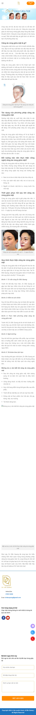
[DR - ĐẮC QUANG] (18, 3)
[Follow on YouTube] (8, 618)
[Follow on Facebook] (4, 618)
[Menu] (2, 3)
